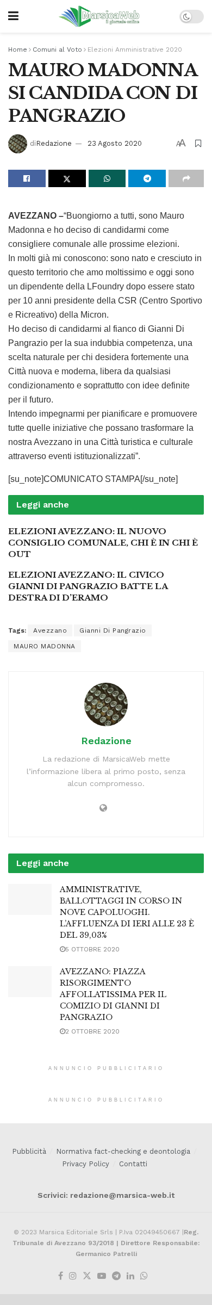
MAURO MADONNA (45, 646)
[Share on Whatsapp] (107, 178)
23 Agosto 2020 (115, 143)
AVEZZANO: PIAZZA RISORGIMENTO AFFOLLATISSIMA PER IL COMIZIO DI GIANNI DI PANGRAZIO (113, 994)
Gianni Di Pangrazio (112, 630)
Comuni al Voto (57, 49)
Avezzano (50, 630)
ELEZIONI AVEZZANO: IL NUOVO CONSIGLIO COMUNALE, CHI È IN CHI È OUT (103, 542)
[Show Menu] (13, 16)
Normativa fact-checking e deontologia (123, 1151)
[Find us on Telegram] (116, 1276)
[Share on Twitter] (67, 178)
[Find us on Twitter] (87, 1276)
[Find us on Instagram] (73, 1276)
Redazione (54, 143)
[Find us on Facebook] (60, 1276)
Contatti (133, 1164)
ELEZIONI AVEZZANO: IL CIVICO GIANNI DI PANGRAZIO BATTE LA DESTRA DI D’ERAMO (87, 586)
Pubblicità (29, 1151)
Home (17, 49)
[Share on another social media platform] (186, 178)
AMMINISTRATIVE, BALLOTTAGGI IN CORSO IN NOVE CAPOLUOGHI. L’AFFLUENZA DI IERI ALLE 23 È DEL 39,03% (127, 912)
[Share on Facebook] (27, 178)
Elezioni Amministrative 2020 (135, 49)
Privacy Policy (85, 1164)
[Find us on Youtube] (101, 1276)
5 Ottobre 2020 (92, 949)
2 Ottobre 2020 (92, 1031)
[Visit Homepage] (99, 16)
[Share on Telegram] (147, 178)
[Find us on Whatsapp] (144, 1276)
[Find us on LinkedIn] (130, 1276)
